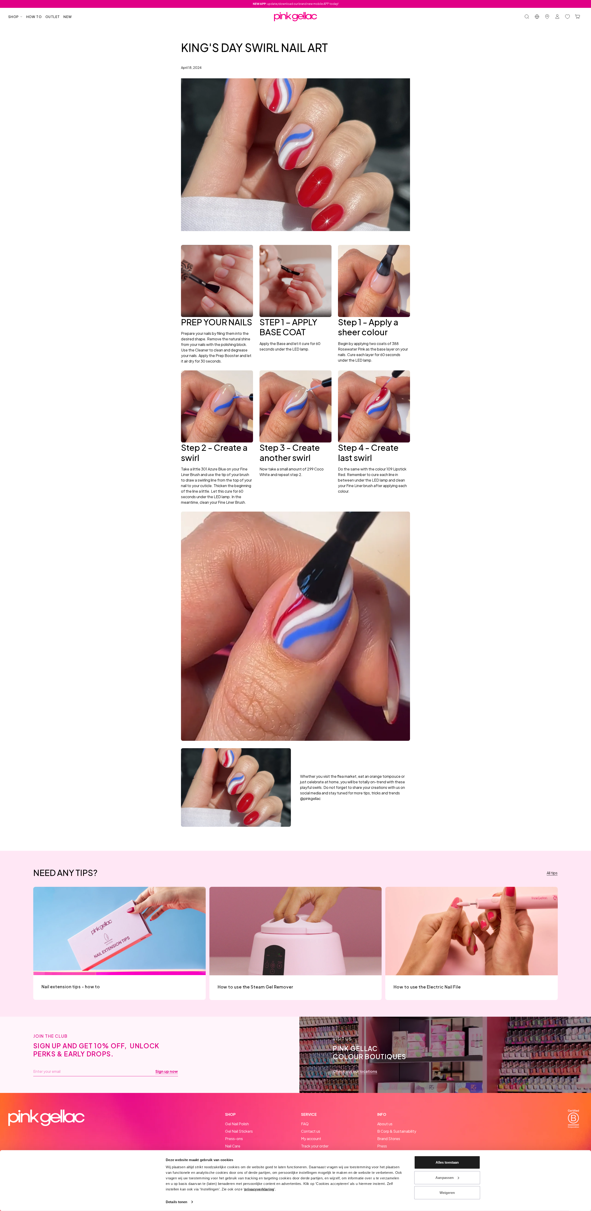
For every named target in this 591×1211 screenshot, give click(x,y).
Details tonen (176, 1202)
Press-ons (234, 1138)
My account (311, 1138)
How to (34, 17)
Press (382, 1146)
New (67, 17)
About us (384, 1123)
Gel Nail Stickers (239, 1131)
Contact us (310, 1131)
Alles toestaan (447, 1162)
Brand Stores (388, 1138)
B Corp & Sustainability (396, 1131)
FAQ (305, 1123)
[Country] (537, 16)
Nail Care (232, 1146)
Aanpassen (444, 1177)
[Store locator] (547, 17)
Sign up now (166, 1071)
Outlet (52, 17)
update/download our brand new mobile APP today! (295, 4)
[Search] (527, 16)
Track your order (315, 1146)
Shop (13, 17)
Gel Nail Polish (237, 1123)
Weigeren (447, 1193)
